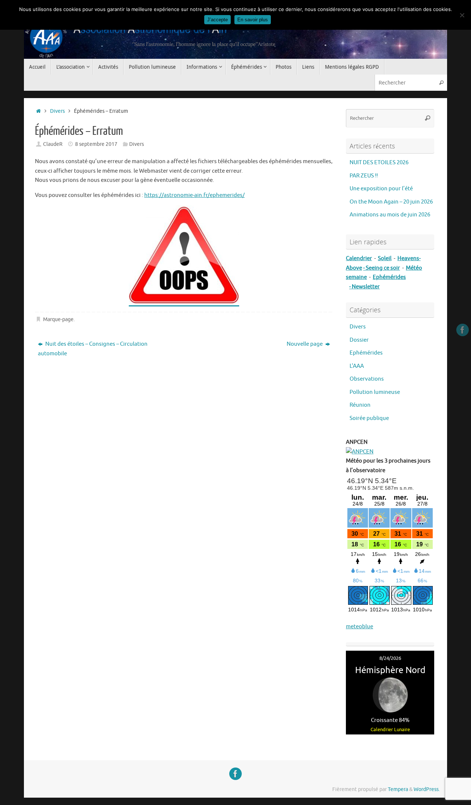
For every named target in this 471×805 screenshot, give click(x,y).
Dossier (359, 340)
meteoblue (359, 626)
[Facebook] (462, 330)
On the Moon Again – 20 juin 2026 (391, 201)
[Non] (461, 15)
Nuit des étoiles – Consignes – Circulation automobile (93, 349)
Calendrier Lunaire (390, 729)
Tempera (398, 789)
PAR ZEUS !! (364, 175)
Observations (367, 378)
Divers (57, 111)
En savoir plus (252, 19)
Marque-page (58, 319)
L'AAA (357, 366)
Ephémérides (366, 352)
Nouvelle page (305, 344)
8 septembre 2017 (96, 144)
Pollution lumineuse (375, 392)
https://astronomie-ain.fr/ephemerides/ (194, 195)
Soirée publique (369, 418)
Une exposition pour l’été (381, 188)
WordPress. (427, 789)
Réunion (360, 405)
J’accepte (217, 19)
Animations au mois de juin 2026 (390, 214)
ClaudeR (53, 144)
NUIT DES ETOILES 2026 (379, 162)
